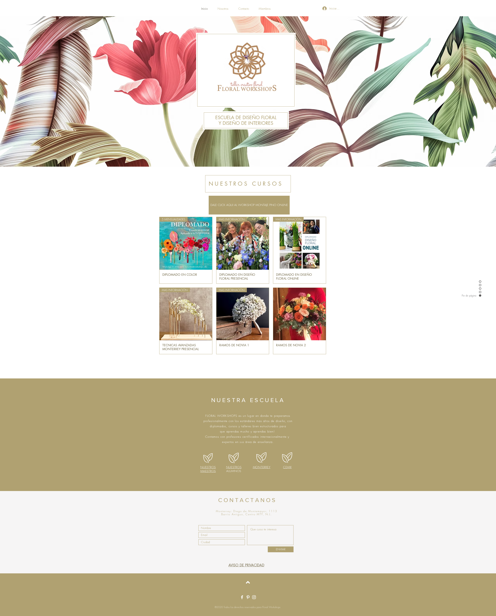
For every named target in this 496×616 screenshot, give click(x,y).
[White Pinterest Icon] (248, 597)
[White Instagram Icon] (254, 597)
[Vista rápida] (299, 314)
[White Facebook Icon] (242, 597)
